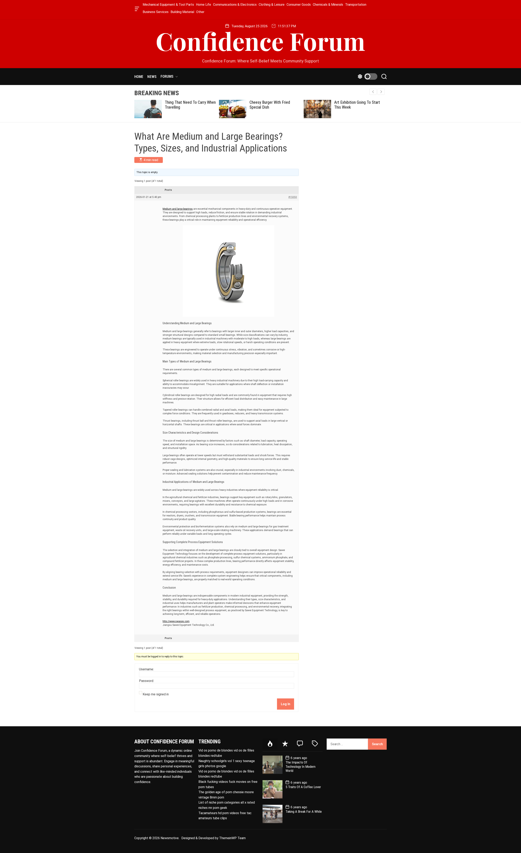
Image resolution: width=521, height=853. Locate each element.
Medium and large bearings (178, 208)
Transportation (355, 5)
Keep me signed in (156, 694)
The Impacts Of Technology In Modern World (300, 766)
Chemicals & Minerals (328, 5)
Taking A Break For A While (304, 811)
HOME (138, 76)
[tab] (270, 743)
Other (200, 12)
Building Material (182, 12)
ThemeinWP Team (232, 838)
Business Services (156, 12)
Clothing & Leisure (272, 5)
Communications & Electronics (235, 5)
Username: (146, 669)
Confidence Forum (260, 40)
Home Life (203, 5)
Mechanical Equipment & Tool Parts (168, 5)
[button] (381, 92)
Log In (285, 704)
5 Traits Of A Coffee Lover (303, 787)
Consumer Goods (299, 5)
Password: (146, 681)
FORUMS (167, 76)
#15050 (292, 197)
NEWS (151, 76)
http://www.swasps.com (176, 621)
